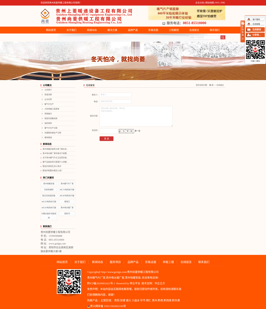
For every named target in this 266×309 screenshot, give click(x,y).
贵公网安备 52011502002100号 (108, 306)
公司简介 (48, 90)
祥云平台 (135, 283)
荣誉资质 (48, 95)
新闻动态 (92, 30)
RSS (217, 3)
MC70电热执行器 (67, 190)
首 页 (211, 85)
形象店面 (153, 30)
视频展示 (48, 114)
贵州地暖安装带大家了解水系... (55, 149)
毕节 (142, 300)
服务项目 (115, 262)
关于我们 (71, 30)
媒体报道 (48, 138)
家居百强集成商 (50, 118)
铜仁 (148, 300)
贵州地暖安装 (48, 184)
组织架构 (48, 123)
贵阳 (116, 300)
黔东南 (176, 300)
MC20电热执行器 (49, 202)
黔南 (160, 300)
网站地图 (209, 3)
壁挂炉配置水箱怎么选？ (53, 171)
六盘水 (136, 300)
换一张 (137, 131)
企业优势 (48, 99)
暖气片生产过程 (50, 128)
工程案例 (174, 30)
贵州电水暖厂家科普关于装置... (55, 153)
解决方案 (112, 30)
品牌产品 (133, 30)
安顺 (122, 300)
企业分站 (199, 3)
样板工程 (168, 262)
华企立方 (160, 283)
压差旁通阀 (48, 190)
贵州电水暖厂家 (67, 208)
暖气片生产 (49, 104)
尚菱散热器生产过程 (52, 133)
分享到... (256, 35)
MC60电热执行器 (49, 208)
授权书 (67, 214)
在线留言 (194, 30)
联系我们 (215, 30)
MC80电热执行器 (67, 196)
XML (223, 3)
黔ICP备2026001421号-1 (101, 283)
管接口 (67, 202)
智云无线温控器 (48, 196)
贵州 (154, 300)
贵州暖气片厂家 (67, 184)
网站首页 (51, 30)
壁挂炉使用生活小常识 (52, 166)
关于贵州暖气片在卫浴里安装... (55, 158)
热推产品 (92, 300)
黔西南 (167, 300)
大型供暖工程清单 (51, 109)
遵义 (128, 300)
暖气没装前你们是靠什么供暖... (55, 162)
